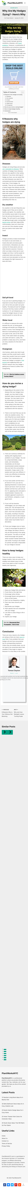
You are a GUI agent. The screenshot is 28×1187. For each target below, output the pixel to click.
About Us (4, 1138)
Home (3, 1136)
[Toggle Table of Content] (21, 92)
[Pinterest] (15, 1184)
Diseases (9, 96)
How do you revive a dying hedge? (13, 107)
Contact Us (5, 1141)
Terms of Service (7, 1143)
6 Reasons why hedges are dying (13, 94)
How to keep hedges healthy (12, 109)
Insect (8, 99)
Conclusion (7, 111)
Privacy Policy (6, 1146)
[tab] (5, 1049)
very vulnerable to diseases (10, 169)
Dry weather (10, 98)
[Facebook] (4, 1184)
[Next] (10, 732)
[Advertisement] (14, 279)
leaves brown (6, 222)
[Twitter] (12, 1184)
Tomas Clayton (9, 18)
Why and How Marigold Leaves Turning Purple (19, 713)
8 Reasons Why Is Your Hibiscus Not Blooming (7, 713)
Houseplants (14, 7)
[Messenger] (8, 1184)
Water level (9, 103)
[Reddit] (19, 1184)
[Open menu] (24, 3)
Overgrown (9, 105)
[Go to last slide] (4, 732)
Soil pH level (10, 101)
